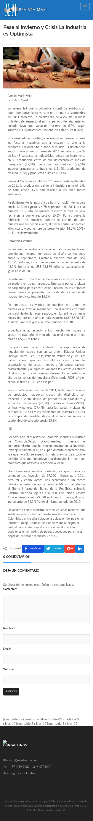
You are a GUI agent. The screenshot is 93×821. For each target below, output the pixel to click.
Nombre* (9, 628)
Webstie (8, 669)
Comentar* (10, 589)
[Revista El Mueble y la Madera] (25, 10)
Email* (7, 649)
